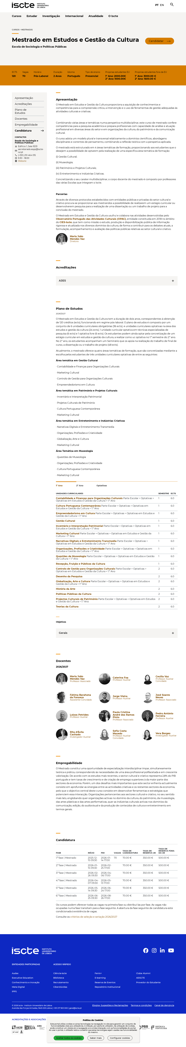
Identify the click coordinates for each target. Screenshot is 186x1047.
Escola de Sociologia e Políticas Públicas (39, 46)
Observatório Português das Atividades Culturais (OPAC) (91, 219)
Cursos (15, 30)
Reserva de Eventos (105, 982)
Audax (15, 973)
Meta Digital (18, 987)
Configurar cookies (120, 1038)
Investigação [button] (51, 16)
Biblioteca (58, 978)
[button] (159, 41)
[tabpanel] (117, 551)
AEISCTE (140, 978)
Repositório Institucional (107, 987)
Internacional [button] (74, 16)
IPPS (14, 991)
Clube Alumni (143, 973)
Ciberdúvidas (60, 987)
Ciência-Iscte (60, 973)
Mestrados (27, 30)
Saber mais (96, 1038)
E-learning (100, 978)
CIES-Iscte (66, 222)
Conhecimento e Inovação (26, 982)
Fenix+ (98, 973)
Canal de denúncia (164, 1005)
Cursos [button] (16, 16)
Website (22, 161)
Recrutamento (61, 982)
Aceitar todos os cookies (69, 1038)
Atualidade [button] (95, 16)
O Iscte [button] (113, 16)
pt (157, 5)
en (162, 5)
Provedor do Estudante (148, 982)
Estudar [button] (32, 16)
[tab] (66, 484)
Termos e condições (141, 1005)
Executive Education (22, 978)
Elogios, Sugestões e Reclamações (110, 1005)
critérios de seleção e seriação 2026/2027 (93, 916)
